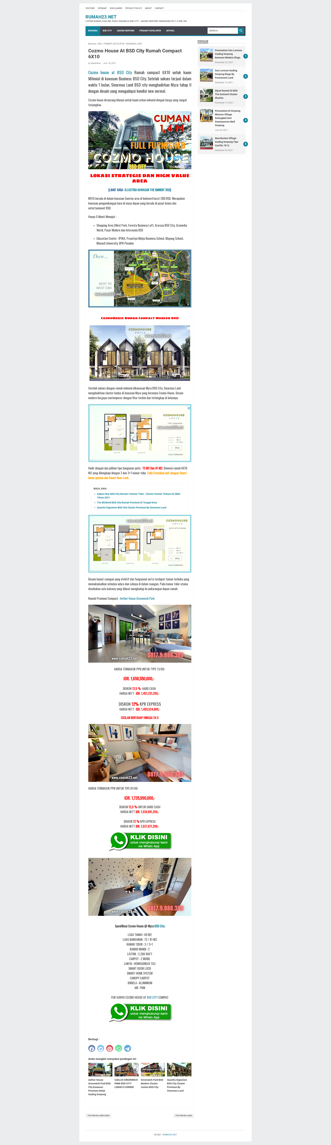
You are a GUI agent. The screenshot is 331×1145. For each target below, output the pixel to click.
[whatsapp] (118, 1048)
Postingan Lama (183, 1115)
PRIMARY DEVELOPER (150, 30)
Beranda (93, 30)
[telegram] (127, 1048)
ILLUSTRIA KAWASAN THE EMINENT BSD (147, 190)
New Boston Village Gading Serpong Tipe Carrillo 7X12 (226, 142)
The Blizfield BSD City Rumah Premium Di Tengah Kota (127, 502)
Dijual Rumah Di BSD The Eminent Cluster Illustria (226, 94)
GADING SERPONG (125, 30)
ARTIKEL (170, 30)
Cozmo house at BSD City (110, 72)
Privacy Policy (133, 8)
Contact (159, 8)
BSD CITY (107, 30)
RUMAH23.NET (101, 16)
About (148, 8)
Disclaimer (116, 8)
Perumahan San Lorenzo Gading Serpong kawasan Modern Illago (228, 54)
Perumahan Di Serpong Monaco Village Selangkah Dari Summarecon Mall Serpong (227, 118)
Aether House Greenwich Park (137, 598)
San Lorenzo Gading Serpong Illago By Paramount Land (226, 74)
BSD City (159, 926)
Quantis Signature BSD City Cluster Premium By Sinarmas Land (131, 507)
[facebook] (91, 1048)
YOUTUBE (90, 8)
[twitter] (100, 1048)
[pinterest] (109, 1048)
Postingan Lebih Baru (98, 1115)
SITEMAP (102, 8)
